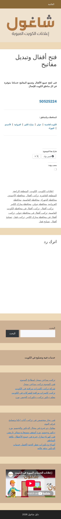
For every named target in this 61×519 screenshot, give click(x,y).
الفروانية (17, 124)
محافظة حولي (40, 204)
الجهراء (51, 128)
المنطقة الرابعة (21, 191)
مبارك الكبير (28, 124)
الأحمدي (8, 124)
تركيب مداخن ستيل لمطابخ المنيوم (37, 380)
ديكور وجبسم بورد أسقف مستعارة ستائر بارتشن (31, 432)
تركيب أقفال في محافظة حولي (31, 212)
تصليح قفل (44, 221)
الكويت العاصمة (51, 124)
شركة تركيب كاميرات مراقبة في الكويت (35, 388)
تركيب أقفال (32, 195)
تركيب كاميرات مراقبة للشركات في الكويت (33, 392)
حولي (39, 124)
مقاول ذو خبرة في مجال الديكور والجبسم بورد (32, 428)
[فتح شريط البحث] (4, 5)
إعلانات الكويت (45, 191)
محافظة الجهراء (49, 199)
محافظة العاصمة (31, 199)
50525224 (48, 101)
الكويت (33, 191)
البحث (52, 328)
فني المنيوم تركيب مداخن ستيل (39, 384)
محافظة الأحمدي (16, 195)
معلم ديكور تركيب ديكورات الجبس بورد (35, 397)
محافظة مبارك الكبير (21, 204)
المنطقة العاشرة (48, 195)
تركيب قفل (19, 217)
